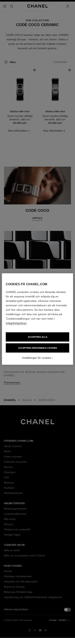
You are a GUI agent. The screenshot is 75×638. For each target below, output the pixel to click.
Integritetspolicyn (16, 323)
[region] (37, 319)
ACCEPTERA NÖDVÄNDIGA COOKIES (37, 348)
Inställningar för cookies (36, 357)
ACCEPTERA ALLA (37, 337)
